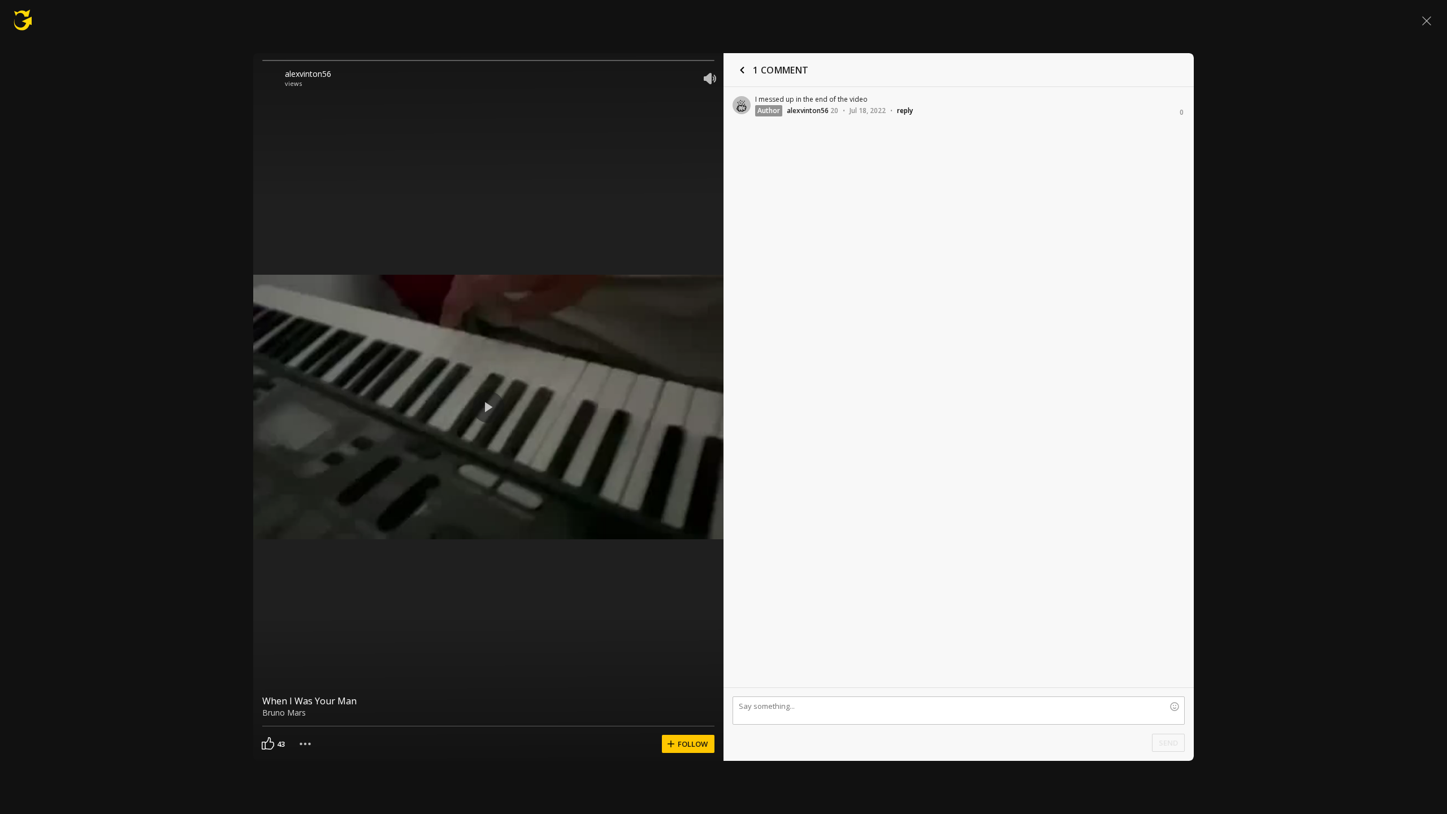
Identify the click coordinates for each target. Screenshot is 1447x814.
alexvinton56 (308, 73)
